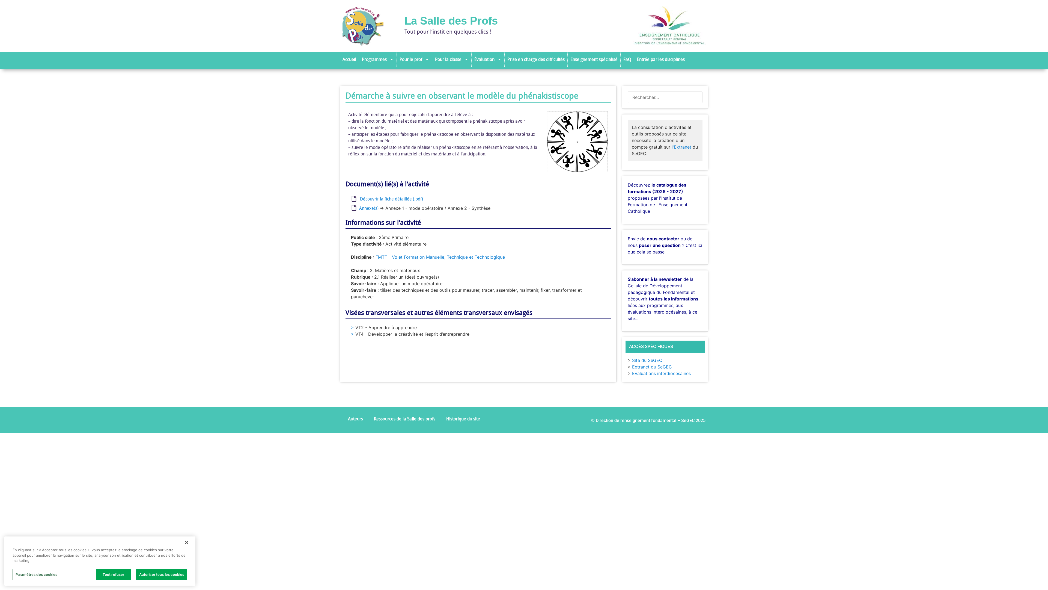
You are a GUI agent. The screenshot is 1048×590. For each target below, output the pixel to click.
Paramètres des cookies (36, 574)
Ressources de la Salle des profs (404, 419)
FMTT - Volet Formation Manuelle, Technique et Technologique (440, 257)
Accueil (349, 59)
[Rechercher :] (665, 97)
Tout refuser (113, 574)
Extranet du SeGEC (652, 367)
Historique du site (463, 419)
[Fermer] (187, 542)
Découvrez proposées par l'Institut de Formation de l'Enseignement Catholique (657, 198)
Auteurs (355, 419)
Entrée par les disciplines (661, 59)
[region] (99, 561)
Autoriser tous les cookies (161, 574)
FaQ (627, 59)
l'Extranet (681, 147)
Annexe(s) (368, 208)
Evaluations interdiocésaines (661, 373)
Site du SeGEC (647, 360)
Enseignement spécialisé (594, 59)
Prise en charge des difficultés (536, 59)
